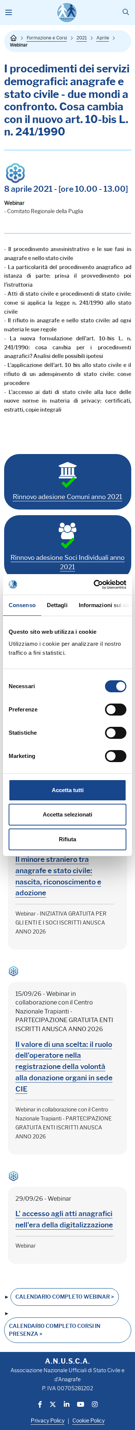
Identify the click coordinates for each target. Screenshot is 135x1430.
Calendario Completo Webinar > (64, 1297)
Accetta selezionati (67, 814)
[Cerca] (125, 12)
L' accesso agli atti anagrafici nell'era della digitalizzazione (64, 1219)
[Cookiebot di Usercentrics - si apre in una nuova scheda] (95, 584)
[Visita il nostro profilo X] (53, 1405)
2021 (81, 38)
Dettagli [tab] (57, 605)
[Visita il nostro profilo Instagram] (95, 1405)
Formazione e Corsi (47, 38)
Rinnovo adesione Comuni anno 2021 (67, 497)
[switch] (115, 710)
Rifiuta (67, 839)
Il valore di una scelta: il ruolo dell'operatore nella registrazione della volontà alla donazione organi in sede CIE (63, 1066)
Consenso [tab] (22, 605)
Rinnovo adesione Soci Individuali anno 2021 (67, 562)
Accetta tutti (68, 790)
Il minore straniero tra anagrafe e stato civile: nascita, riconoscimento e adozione (58, 876)
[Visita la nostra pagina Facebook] (40, 1405)
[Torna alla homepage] (13, 38)
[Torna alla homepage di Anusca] (67, 12)
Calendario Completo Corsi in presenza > (54, 1330)
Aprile (102, 38)
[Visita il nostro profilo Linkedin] (66, 1405)
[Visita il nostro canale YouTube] (80, 1405)
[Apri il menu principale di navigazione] (9, 13)
